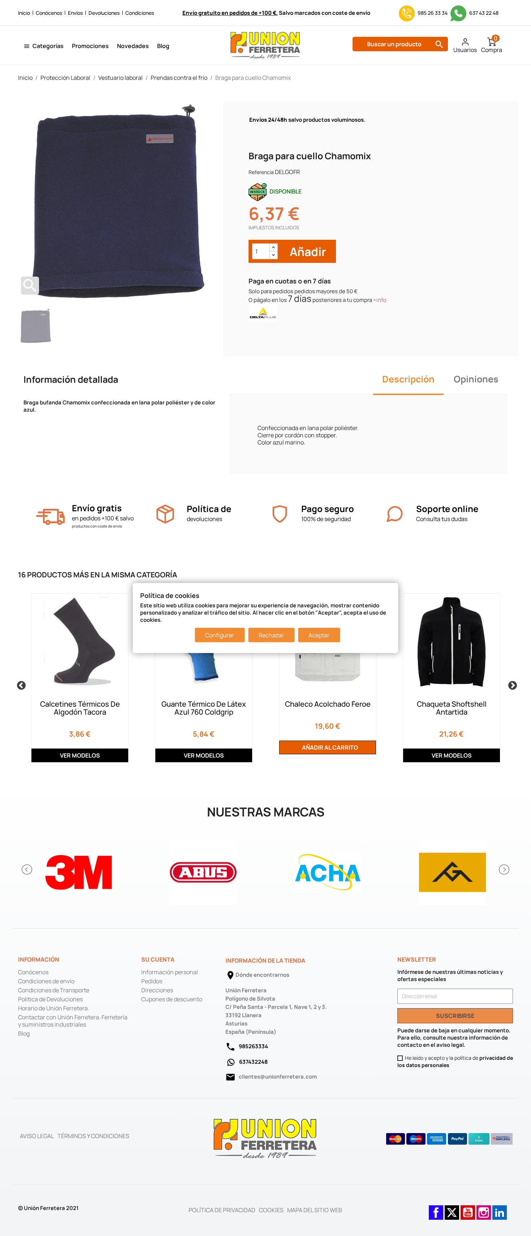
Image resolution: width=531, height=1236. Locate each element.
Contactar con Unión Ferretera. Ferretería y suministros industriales (73, 1020)
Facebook (436, 1209)
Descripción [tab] (408, 379)
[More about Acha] (327, 869)
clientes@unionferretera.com (278, 1076)
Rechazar (271, 635)
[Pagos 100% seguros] (280, 514)
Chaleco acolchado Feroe (328, 704)
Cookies (271, 1210)
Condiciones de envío (46, 981)
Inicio (24, 12)
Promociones (90, 46)
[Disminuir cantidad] (273, 255)
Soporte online (447, 509)
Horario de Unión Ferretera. (53, 1008)
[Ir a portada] (265, 1138)
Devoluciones (104, 12)
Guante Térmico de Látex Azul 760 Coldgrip (203, 708)
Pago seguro (327, 509)
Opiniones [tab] (476, 379)
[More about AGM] (452, 869)
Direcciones (157, 990)
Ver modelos (80, 755)
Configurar (219, 635)
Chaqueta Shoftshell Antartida (452, 708)
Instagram (483, 1209)
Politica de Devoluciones (50, 999)
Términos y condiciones (93, 1136)
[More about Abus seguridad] (203, 869)
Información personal (169, 972)
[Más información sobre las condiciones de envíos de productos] (50, 517)
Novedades (133, 46)
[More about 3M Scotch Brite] (78, 869)
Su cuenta (157, 959)
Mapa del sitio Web (314, 1210)
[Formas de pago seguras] (449, 1139)
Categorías (48, 46)
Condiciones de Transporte (53, 990)
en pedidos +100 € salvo (103, 518)
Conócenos (49, 12)
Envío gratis (97, 508)
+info (379, 300)
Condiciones (139, 12)
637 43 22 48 (483, 12)
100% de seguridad (326, 519)
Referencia (261, 172)
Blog (163, 46)
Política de (209, 509)
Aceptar (318, 635)
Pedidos (151, 981)
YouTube (468, 1209)
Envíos (75, 12)
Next (511, 684)
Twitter (452, 1209)
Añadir (307, 251)
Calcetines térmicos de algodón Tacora (80, 708)
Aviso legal (37, 1136)
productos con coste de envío (97, 526)
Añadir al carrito (329, 747)
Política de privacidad (222, 1210)
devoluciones (204, 519)
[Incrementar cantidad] (273, 247)
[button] (27, 869)
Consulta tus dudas (441, 519)
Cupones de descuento (171, 999)
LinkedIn (499, 1209)
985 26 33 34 (432, 12)
